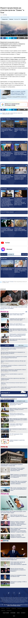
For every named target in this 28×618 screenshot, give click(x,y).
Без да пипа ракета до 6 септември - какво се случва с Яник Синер (17, 314)
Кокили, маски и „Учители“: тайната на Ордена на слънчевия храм (7, 229)
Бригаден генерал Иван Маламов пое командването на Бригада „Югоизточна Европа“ (13, 353)
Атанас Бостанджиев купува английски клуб (18, 576)
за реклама (13, 612)
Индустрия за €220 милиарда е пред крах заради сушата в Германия (7, 177)
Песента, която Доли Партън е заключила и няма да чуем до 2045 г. (18, 324)
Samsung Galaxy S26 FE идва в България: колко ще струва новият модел (13, 512)
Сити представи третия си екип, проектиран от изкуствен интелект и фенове (18, 563)
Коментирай (24, 254)
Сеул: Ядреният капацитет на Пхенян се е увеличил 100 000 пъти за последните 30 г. (13, 366)
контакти (23, 612)
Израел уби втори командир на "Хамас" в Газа (7, 130)
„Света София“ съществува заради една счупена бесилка (20, 229)
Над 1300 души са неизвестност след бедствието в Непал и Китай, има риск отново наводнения (13, 370)
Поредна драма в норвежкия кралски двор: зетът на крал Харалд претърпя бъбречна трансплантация (18, 335)
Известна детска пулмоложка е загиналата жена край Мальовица (17, 414)
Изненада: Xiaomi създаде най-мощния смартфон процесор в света (17, 469)
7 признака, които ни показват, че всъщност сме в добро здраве (17, 319)
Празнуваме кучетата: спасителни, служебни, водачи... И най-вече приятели (20, 270)
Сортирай (10, 254)
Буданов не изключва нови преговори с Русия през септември (20, 153)
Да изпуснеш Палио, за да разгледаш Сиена (7, 269)
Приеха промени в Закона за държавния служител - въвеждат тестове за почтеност (18, 409)
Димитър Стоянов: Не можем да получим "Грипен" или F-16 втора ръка (14, 383)
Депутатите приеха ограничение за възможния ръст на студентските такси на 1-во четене (13, 348)
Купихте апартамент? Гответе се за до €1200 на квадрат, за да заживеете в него (20, 177)
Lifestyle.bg (14, 608)
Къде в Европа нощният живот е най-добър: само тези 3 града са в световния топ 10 (18, 330)
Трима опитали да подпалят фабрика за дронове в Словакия (12, 374)
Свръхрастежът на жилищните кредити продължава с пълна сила (12, 465)
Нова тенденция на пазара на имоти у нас (18, 429)
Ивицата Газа (5, 19)
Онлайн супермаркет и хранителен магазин (17, 441)
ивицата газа (20, 113)
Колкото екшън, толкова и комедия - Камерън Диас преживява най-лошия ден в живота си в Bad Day (18, 523)
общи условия (6, 612)
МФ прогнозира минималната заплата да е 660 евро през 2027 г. (13, 361)
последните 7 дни (7, 401)
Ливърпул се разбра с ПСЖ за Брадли (18, 582)
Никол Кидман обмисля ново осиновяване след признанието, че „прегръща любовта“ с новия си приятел (18, 530)
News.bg (2, 608)
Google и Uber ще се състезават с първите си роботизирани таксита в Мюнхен (18, 482)
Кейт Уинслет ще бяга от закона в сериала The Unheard (18, 515)
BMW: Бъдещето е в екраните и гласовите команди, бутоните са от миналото (18, 476)
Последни (7, 345)
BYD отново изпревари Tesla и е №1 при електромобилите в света (18, 489)
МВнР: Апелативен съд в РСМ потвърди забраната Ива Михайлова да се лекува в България (18, 419)
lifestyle (4, 311)
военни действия (13, 113)
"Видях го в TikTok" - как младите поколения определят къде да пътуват (17, 536)
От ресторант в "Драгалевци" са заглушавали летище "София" (16, 424)
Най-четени (20, 345)
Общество (2, 309)
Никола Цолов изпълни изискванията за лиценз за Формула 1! (17, 570)
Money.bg (8, 608)
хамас (9, 113)
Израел (3, 113)
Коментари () (24, 19)
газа (6, 113)
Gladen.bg (3, 610)
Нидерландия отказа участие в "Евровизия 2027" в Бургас (16, 404)
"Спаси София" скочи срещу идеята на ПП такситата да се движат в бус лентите (13, 387)
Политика (11, 19)
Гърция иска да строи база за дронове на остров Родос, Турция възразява (13, 379)
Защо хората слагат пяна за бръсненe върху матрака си (18, 340)
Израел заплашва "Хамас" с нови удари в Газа (20, 130)
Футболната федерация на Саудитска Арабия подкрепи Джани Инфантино (13, 559)
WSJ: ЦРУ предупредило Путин (16, 434)
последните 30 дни (21, 401)
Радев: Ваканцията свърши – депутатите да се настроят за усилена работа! (7, 153)
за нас (18, 612)
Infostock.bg (9, 610)
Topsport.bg (19, 608)
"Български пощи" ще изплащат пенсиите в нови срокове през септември (13, 307)
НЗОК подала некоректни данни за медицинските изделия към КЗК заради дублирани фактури (14, 357)
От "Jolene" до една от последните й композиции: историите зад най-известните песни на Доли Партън (20, 201)
